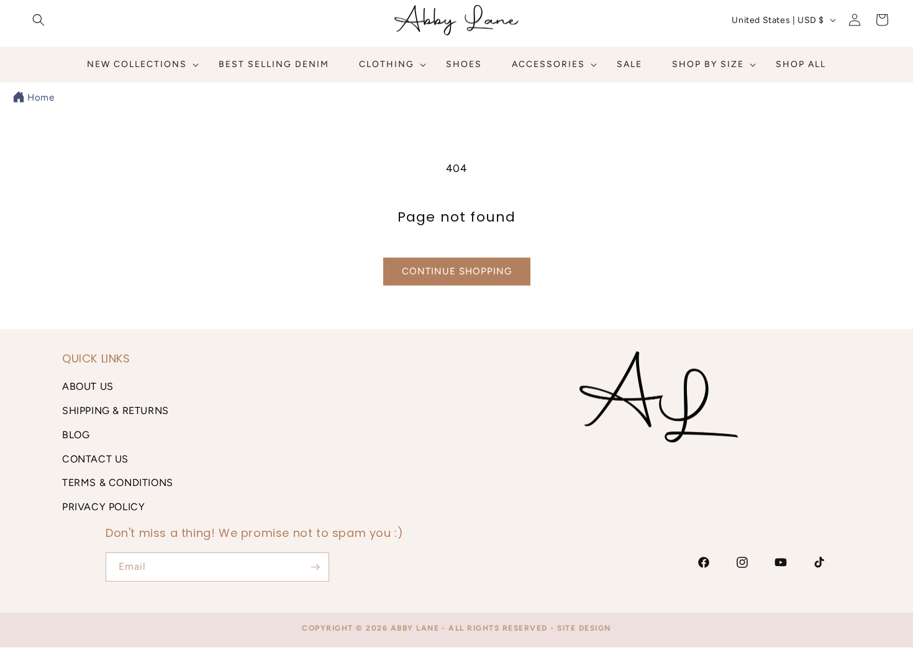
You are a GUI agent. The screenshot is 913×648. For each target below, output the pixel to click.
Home (40, 97)
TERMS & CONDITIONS (117, 482)
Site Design (584, 628)
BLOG (75, 435)
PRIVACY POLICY (103, 507)
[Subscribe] (315, 567)
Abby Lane (415, 628)
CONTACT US (95, 459)
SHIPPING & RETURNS (115, 410)
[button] (38, 20)
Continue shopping (457, 271)
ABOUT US (88, 386)
